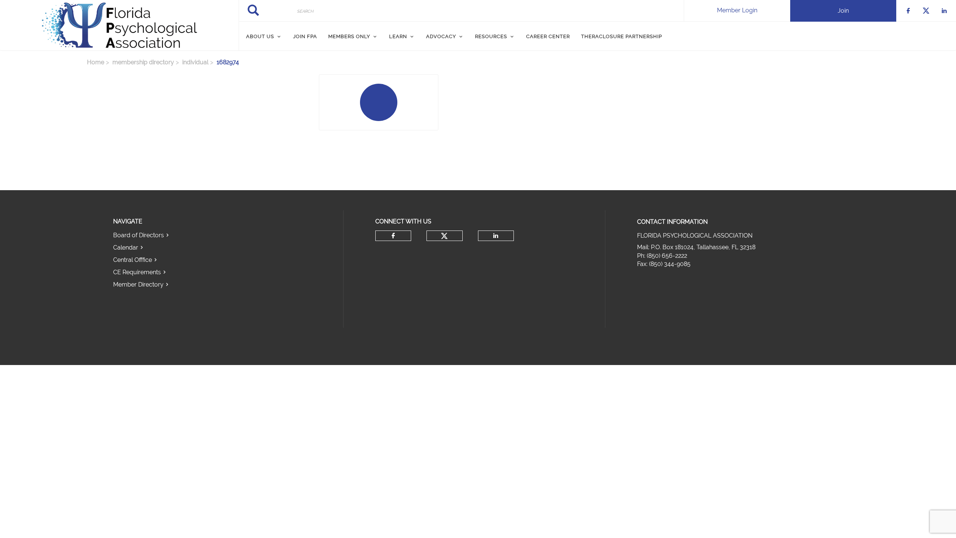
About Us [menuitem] (260, 36)
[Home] (119, 25)
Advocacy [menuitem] (441, 36)
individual (195, 62)
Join (843, 10)
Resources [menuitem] (491, 36)
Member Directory (138, 284)
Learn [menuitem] (398, 36)
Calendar (125, 247)
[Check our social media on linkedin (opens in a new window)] (496, 236)
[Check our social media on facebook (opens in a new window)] (393, 236)
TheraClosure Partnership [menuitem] (621, 36)
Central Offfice (132, 259)
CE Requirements (137, 272)
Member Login (737, 10)
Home (95, 62)
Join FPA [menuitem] (305, 36)
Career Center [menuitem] (548, 36)
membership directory (143, 62)
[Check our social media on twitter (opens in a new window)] (444, 236)
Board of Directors (138, 235)
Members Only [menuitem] (349, 36)
